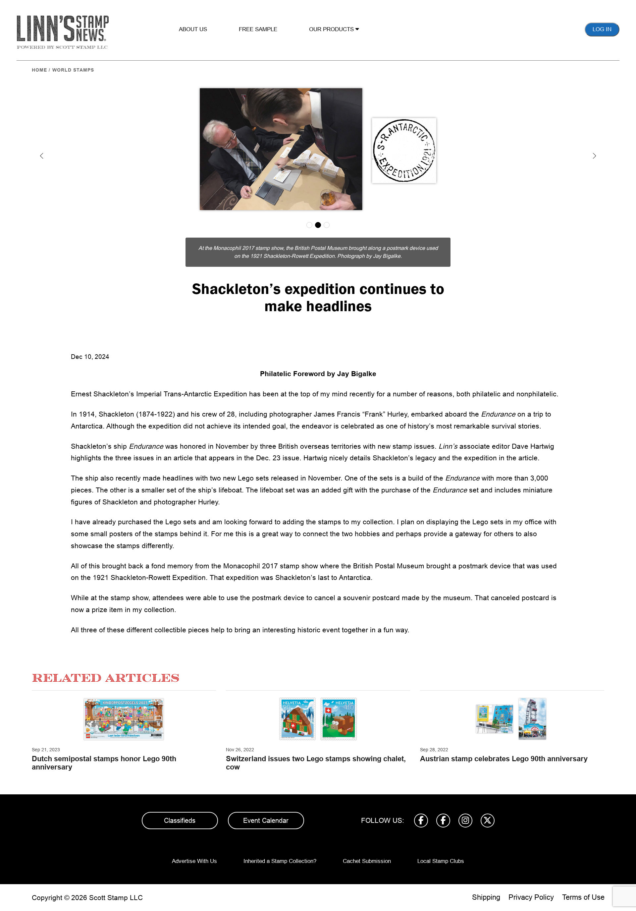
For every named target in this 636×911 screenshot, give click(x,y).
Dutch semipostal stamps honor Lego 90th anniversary (104, 763)
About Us (193, 29)
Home (39, 70)
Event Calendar (266, 820)
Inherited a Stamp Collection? (279, 861)
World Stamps (73, 70)
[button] (41, 155)
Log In (602, 29)
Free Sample (258, 29)
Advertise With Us (194, 861)
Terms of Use (583, 897)
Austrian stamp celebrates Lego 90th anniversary (504, 759)
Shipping (486, 897)
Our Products (332, 29)
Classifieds (179, 820)
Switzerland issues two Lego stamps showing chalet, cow (316, 763)
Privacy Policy (531, 897)
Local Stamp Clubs (440, 861)
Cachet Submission (367, 861)
